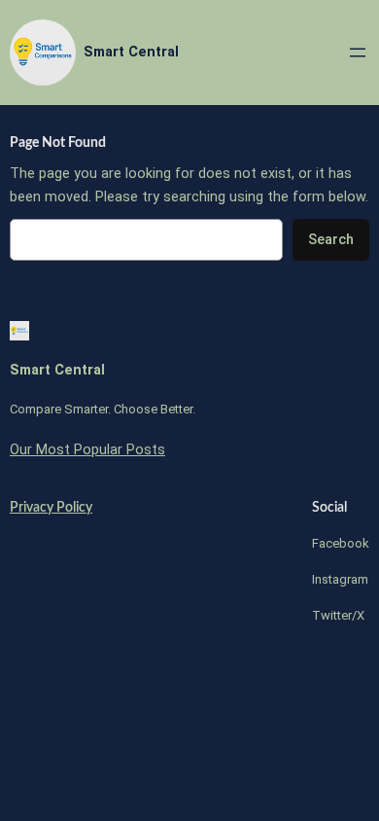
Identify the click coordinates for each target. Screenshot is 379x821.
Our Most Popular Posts (87, 450)
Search (331, 240)
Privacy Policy (51, 507)
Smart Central (131, 52)
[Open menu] (357, 52)
